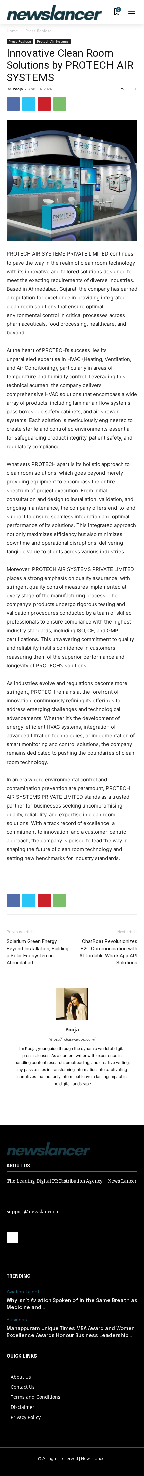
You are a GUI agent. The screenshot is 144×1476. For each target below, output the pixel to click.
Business (17, 1320)
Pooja (18, 88)
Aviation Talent (23, 1292)
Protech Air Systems (53, 41)
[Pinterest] (44, 104)
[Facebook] (13, 104)
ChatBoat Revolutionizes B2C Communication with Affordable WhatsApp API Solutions (108, 952)
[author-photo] (72, 1020)
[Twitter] (28, 104)
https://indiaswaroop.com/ (72, 1039)
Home (12, 31)
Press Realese (38, 31)
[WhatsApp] (59, 104)
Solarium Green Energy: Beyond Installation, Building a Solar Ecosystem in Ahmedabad (37, 952)
